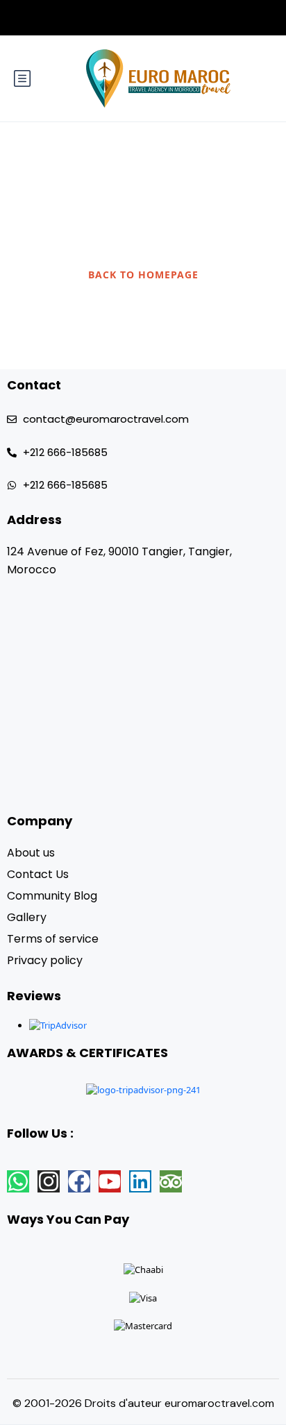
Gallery (27, 917)
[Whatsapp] (18, 1181)
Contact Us (38, 874)
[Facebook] (79, 1181)
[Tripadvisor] (171, 1181)
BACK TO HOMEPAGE (143, 274)
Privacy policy (45, 960)
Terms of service (53, 939)
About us (31, 853)
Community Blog (52, 896)
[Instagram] (48, 1181)
